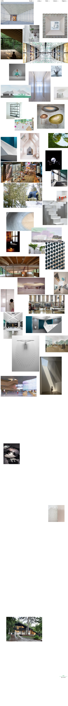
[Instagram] (61, 677)
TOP (63, 675)
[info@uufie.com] (64, 677)
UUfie (2, 1)
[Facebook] (63, 677)
